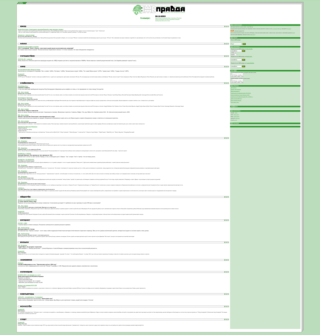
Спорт (168, 20)
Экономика (171, 19)
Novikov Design (236, 116)
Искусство (164, 20)
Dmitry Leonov (236, 114)
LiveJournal (275, 28)
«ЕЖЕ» (236, 112)
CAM (293, 32)
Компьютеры (158, 20)
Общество (157, 19)
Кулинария (177, 19)
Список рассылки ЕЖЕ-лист (236, 98)
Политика (179, 18)
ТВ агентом (289, 28)
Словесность (174, 18)
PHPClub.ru (238, 118)
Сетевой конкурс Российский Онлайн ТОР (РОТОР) (241, 93)
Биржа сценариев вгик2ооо (236, 100)
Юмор (156, 18)
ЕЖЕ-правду (253, 34)
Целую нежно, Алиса (235, 102)
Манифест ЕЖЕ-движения (236, 89)
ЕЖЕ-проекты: (233, 87)
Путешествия (165, 18)
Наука (159, 18)
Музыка (167, 19)
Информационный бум (235, 91)
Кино (169, 18)
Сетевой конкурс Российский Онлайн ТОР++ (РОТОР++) (242, 96)
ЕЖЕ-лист (279, 28)
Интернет (162, 19)
